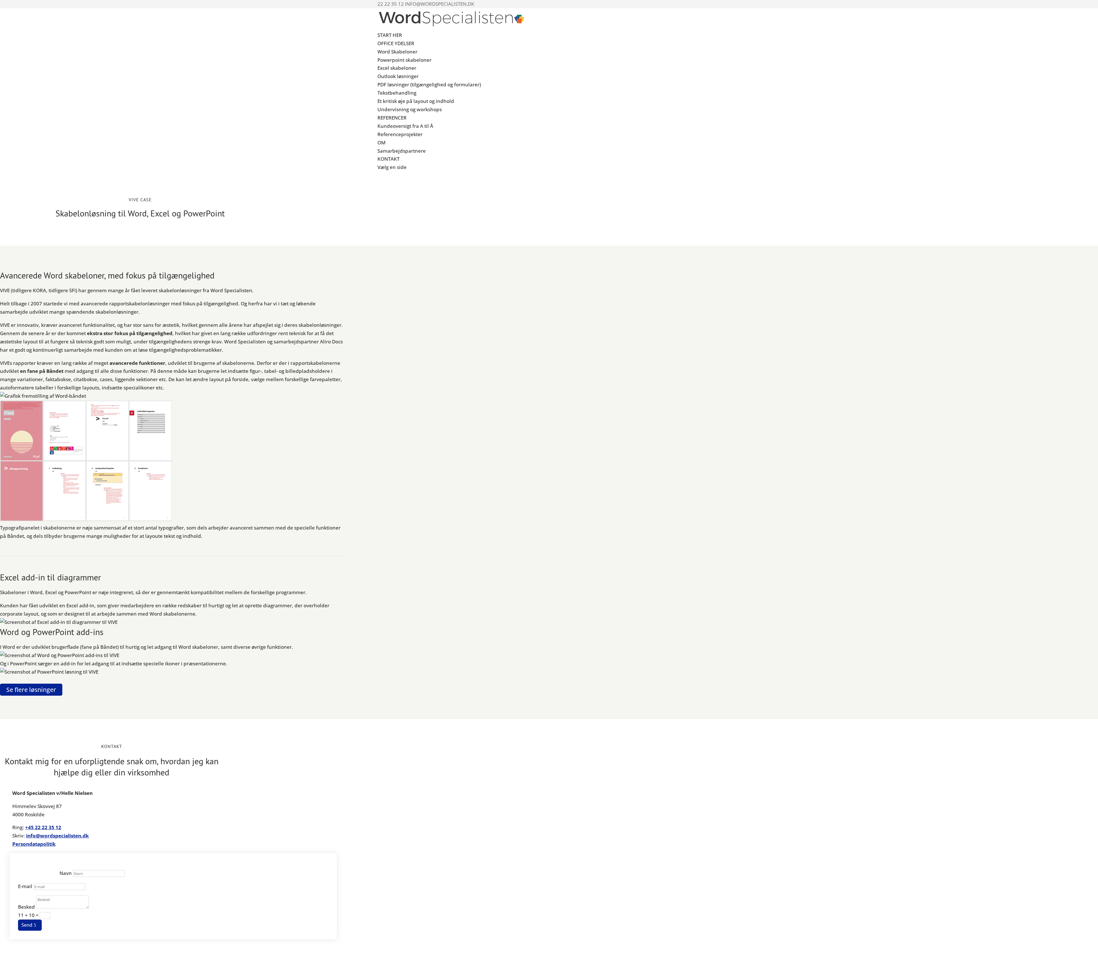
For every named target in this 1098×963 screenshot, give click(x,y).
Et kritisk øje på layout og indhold (415, 101)
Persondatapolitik (34, 844)
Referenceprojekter (400, 134)
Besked (26, 907)
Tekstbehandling (396, 92)
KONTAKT (388, 159)
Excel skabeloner (396, 68)
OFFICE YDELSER (395, 43)
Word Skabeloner (397, 51)
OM (381, 142)
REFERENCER (392, 117)
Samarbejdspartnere (401, 151)
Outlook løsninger (398, 76)
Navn (65, 873)
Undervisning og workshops (409, 109)
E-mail (25, 886)
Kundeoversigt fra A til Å (405, 126)
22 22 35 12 (48, 827)
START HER (389, 35)
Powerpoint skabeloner (404, 60)
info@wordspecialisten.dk (57, 835)
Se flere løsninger (31, 690)
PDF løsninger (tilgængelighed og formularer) (429, 84)
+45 (30, 827)
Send (26, 925)
